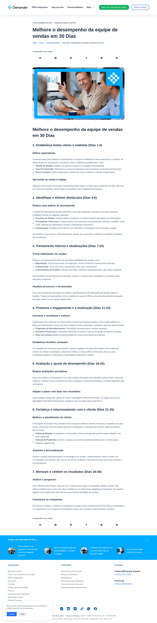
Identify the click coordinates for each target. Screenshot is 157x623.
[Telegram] (86, 58)
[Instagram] (61, 608)
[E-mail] (116, 58)
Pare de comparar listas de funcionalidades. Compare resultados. (65, 551)
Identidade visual (15, 597)
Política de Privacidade (18, 587)
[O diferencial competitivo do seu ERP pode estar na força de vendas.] (84, 550)
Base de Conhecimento (71, 571)
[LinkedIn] (71, 58)
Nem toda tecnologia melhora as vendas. (134, 550)
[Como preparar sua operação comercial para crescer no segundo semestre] (11, 550)
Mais (89, 7)
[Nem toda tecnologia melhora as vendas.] (120, 550)
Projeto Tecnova (15, 600)
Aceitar (11, 614)
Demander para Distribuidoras (74, 587)
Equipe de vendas (62, 23)
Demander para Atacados (72, 584)
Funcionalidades (75, 7)
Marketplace (66, 578)
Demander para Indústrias (72, 581)
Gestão (73, 23)
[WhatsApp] (101, 58)
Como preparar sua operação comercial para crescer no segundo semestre (28, 550)
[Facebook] (40, 58)
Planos (11, 591)
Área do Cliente (140, 7)
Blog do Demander (69, 574)
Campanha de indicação (18, 594)
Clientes (11, 584)
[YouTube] (75, 608)
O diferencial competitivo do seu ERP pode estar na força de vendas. (101, 551)
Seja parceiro (58, 7)
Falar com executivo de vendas (114, 7)
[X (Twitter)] (55, 58)
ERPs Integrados (40, 7)
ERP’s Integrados (15, 578)
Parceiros (12, 581)
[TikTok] (81, 608)
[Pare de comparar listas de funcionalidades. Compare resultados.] (48, 550)
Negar (22, 614)
